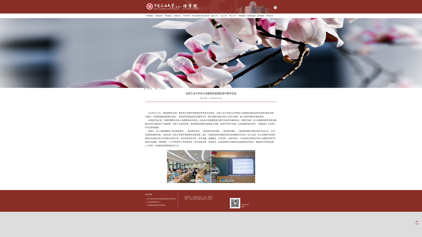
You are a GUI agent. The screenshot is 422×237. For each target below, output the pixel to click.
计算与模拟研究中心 (154, 202)
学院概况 (149, 16)
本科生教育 (195, 16)
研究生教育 (205, 16)
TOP (417, 224)
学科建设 (168, 16)
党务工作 (214, 16)
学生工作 (232, 16)
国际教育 (260, 16)
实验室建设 (251, 16)
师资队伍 (177, 16)
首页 (156, 89)
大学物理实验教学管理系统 (156, 205)
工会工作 (223, 16)
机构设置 (158, 16)
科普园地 (242, 16)
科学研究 (186, 16)
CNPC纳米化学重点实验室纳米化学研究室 (161, 199)
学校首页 (269, 16)
